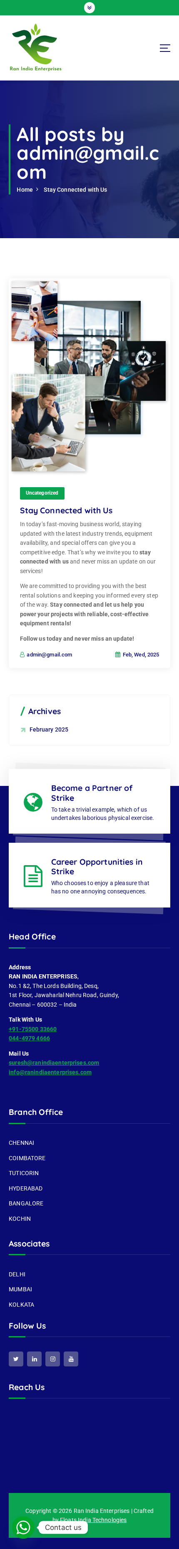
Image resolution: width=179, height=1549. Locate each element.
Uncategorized (42, 493)
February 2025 (49, 729)
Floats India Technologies (93, 1520)
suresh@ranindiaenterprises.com (54, 1062)
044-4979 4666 (29, 1038)
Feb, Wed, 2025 (140, 654)
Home (25, 189)
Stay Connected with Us (75, 189)
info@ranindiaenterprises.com (50, 1072)
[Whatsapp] (23, 1527)
